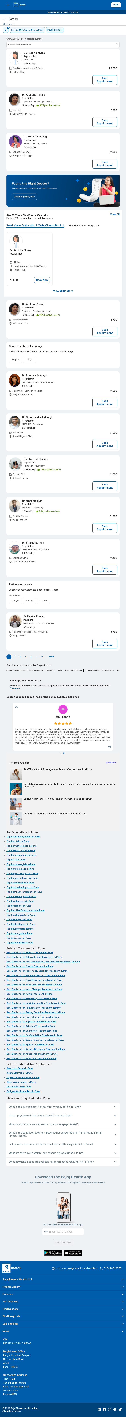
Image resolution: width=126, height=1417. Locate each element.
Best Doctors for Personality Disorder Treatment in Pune (37, 971)
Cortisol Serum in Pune (18, 1086)
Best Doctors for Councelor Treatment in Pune (31, 1031)
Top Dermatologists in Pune (21, 846)
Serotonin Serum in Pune (19, 1068)
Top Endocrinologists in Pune (22, 878)
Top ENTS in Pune (15, 859)
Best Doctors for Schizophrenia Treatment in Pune (34, 957)
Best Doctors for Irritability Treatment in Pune (31, 998)
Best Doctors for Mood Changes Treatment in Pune (34, 989)
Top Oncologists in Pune (19, 933)
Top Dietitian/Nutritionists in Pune (25, 910)
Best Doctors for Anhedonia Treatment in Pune (32, 1054)
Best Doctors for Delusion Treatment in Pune (30, 1026)
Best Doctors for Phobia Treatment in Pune (29, 966)
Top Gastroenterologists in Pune (24, 892)
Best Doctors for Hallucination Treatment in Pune (33, 1008)
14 (42, 657)
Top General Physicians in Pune (23, 836)
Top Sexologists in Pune (19, 919)
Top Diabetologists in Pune (20, 864)
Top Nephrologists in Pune (20, 924)
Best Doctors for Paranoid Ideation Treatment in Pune (35, 975)
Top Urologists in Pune (18, 906)
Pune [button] (9, 24)
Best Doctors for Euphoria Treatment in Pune (31, 1021)
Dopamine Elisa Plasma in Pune (22, 1077)
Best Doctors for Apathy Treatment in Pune (30, 1044)
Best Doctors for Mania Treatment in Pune (29, 994)
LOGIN (115, 5)
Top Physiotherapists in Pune (22, 873)
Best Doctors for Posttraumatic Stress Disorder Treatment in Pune (43, 961)
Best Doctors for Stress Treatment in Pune (29, 952)
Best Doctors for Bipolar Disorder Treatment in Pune (35, 1040)
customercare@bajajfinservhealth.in (76, 1268)
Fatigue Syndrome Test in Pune (23, 1091)
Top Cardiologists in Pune (20, 869)
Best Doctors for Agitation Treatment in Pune (31, 1058)
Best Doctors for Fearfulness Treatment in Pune (32, 1017)
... (36, 657)
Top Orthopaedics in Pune (20, 882)
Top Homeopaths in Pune (19, 942)
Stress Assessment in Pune (21, 1082)
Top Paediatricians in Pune (20, 850)
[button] (63, 1279)
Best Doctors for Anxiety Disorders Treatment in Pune (35, 1049)
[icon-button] (4, 19)
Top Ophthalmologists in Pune (22, 887)
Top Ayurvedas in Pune (18, 938)
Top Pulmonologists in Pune (21, 896)
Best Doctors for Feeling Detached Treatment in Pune (35, 1012)
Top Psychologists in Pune (20, 915)
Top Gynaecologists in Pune (21, 855)
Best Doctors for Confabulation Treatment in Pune (34, 1035)
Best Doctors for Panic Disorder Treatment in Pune (34, 980)
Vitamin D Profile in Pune (19, 1073)
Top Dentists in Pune (17, 841)
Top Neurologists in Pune (19, 929)
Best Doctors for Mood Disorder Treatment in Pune (34, 984)
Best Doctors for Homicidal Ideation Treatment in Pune (36, 1003)
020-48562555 (112, 1268)
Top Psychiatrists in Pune (20, 901)
